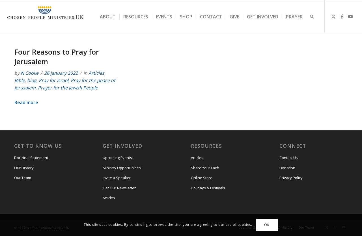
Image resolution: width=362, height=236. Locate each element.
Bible (19, 80)
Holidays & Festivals (208, 187)
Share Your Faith (205, 167)
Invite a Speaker (117, 177)
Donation (287, 167)
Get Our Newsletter (119, 187)
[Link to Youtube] (350, 16)
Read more (26, 102)
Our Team (22, 177)
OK (266, 224)
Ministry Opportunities (122, 167)
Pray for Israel (53, 80)
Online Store (201, 177)
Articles (96, 73)
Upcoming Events (117, 157)
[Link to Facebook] (342, 16)
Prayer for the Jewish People (68, 88)
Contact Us (288, 157)
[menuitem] (107, 16)
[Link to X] (333, 16)
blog (31, 80)
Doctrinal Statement (31, 157)
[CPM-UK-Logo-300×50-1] (45, 16)
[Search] (311, 16)
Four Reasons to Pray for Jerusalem (56, 56)
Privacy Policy (291, 177)
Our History (24, 167)
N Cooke (29, 73)
